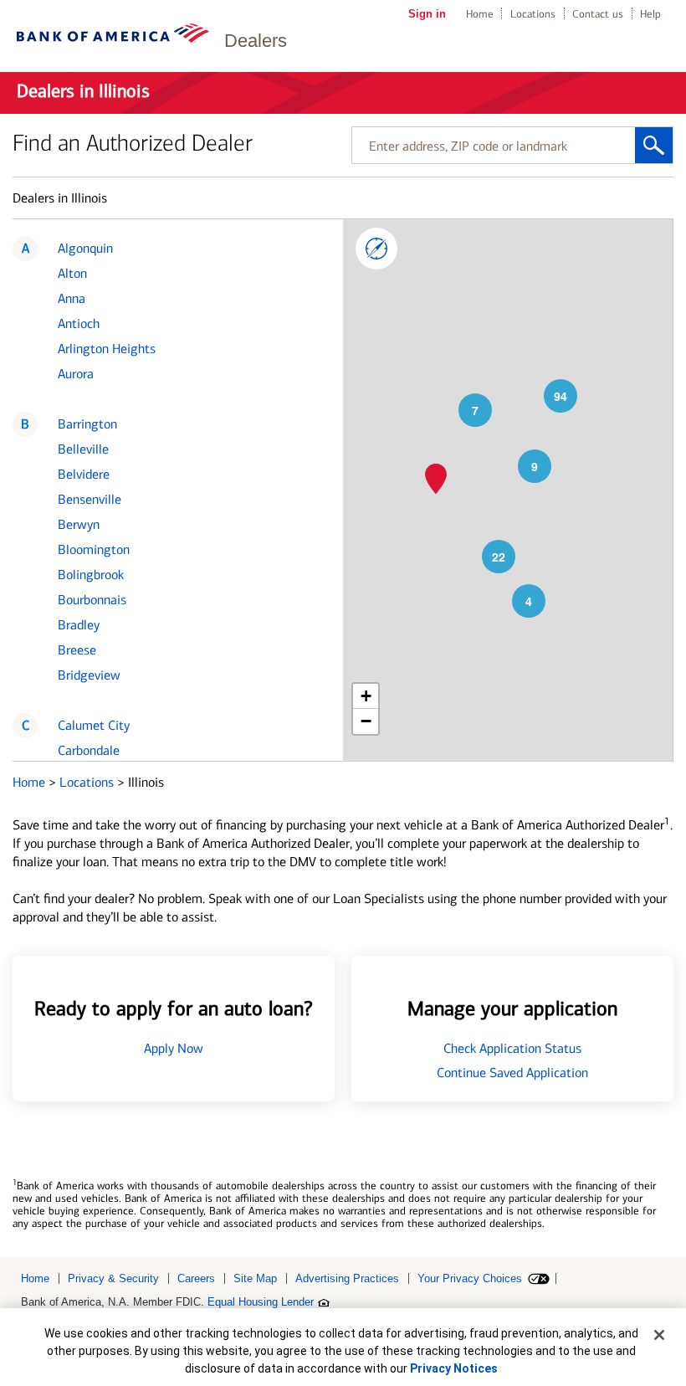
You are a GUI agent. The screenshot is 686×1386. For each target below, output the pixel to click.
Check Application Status (512, 1048)
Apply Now (173, 1048)
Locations (532, 14)
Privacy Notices (454, 1368)
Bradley (79, 625)
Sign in (427, 14)
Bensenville (89, 499)
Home (480, 14)
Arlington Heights (107, 349)
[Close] (659, 1335)
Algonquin (85, 248)
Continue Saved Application (512, 1073)
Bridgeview (89, 675)
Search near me (376, 249)
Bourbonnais (92, 600)
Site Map (255, 1278)
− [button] (366, 721)
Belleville (83, 449)
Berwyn (79, 524)
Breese (77, 650)
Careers (196, 1278)
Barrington (87, 424)
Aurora (76, 374)
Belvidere (84, 474)
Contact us (597, 14)
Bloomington (94, 549)
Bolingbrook (91, 575)
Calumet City (94, 725)
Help (650, 14)
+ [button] (366, 695)
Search (654, 145)
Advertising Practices (347, 1278)
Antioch (79, 323)
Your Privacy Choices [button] (469, 1278)
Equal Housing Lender (260, 1302)
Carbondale (89, 750)
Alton (72, 273)
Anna (71, 298)
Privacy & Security (113, 1278)
